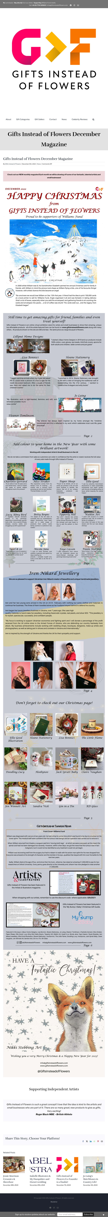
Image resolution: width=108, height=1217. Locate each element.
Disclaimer (54, 1202)
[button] (93, 119)
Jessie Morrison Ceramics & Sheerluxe (11, 1179)
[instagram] (74, 5)
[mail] (78, 5)
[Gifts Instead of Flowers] (54, 9)
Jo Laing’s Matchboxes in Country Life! (90, 1179)
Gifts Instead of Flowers (13, 164)
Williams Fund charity (45, 3)
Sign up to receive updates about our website (35, 1214)
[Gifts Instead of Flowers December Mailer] (54, 186)
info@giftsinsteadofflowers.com (57, 5)
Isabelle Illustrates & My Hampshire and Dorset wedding (40, 1179)
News (39, 164)
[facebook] (71, 5)
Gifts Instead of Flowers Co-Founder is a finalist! (67, 1179)
